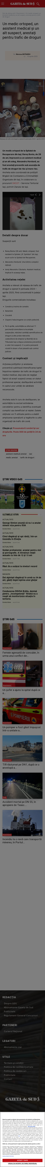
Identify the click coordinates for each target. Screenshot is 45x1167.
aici (19, 1135)
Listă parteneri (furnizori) (8, 1156)
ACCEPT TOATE (22, 1160)
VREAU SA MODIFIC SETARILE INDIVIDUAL (22, 1163)
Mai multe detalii (31, 1126)
